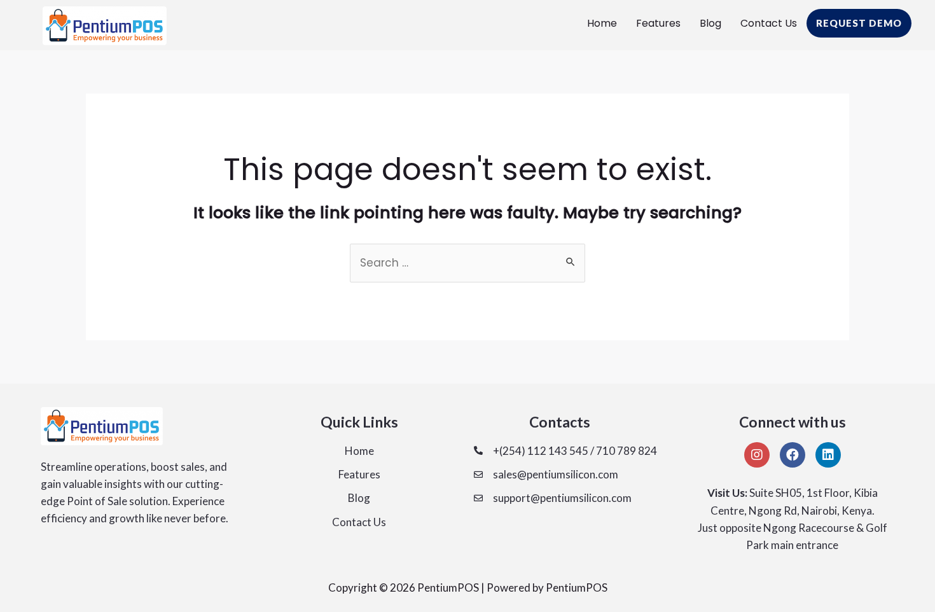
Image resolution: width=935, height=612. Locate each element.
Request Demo (859, 23)
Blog (710, 23)
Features (658, 23)
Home (602, 23)
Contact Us (768, 23)
